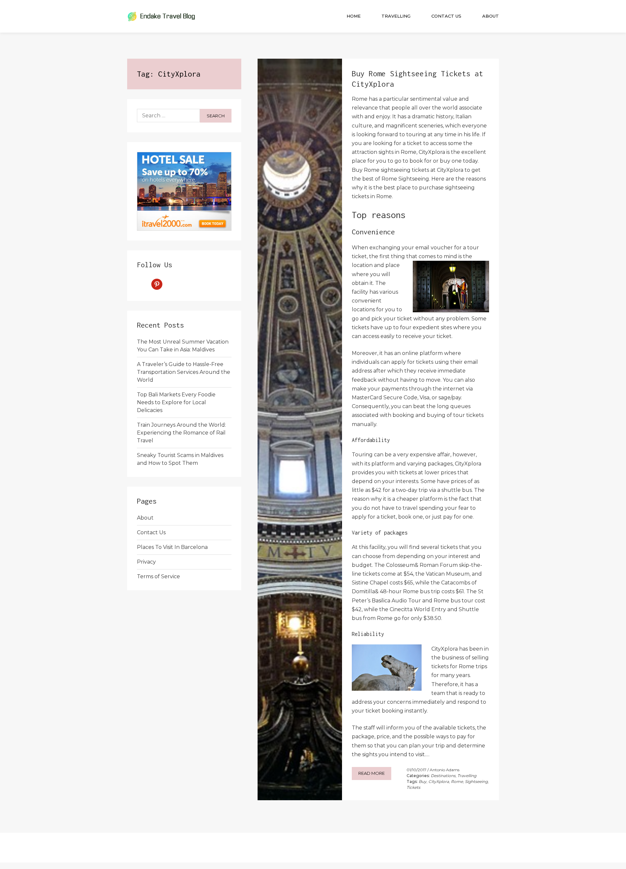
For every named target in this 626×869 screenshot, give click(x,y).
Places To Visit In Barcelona (172, 547)
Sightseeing (476, 781)
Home (354, 16)
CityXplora (438, 781)
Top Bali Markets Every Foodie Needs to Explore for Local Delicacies (176, 402)
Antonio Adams (444, 769)
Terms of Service (158, 576)
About (490, 16)
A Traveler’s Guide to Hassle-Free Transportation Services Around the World (183, 372)
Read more (371, 773)
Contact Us (446, 16)
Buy (422, 781)
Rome (457, 781)
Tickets (413, 787)
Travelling (395, 16)
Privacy (146, 562)
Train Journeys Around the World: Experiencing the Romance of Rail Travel (181, 433)
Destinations (443, 775)
